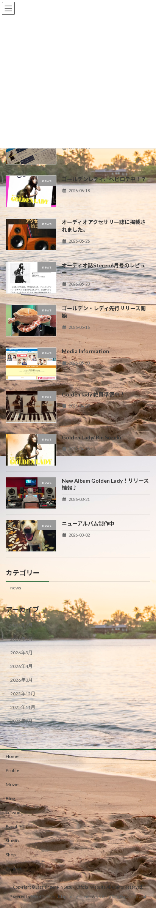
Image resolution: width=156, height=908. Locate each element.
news (15, 588)
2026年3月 (21, 680)
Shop (11, 854)
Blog (10, 798)
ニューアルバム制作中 (88, 523)
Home (12, 756)
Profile (12, 770)
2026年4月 (21, 666)
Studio (12, 840)
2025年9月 (21, 721)
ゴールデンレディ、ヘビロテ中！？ (104, 179)
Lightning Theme (76, 896)
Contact (14, 869)
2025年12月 (22, 693)
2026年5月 (21, 652)
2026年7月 (21, 625)
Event (11, 826)
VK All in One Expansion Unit (121, 896)
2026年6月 (21, 638)
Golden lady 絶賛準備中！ (93, 394)
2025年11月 (22, 707)
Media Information (85, 351)
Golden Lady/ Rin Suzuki (91, 437)
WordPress (41, 896)
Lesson (13, 812)
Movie (12, 784)
